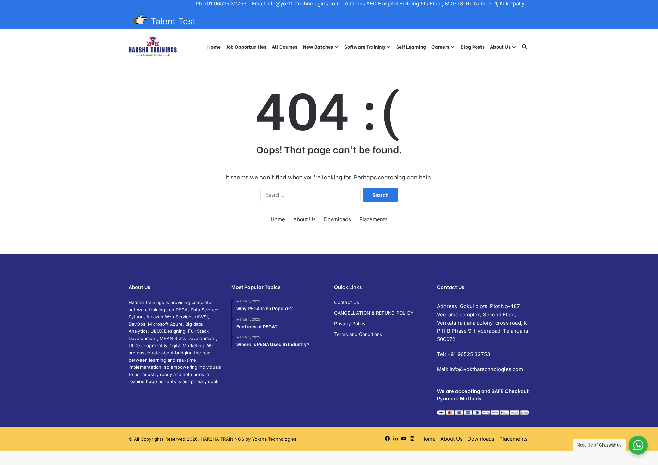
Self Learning (411, 46)
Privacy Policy (350, 323)
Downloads (337, 219)
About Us (500, 46)
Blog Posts (473, 46)
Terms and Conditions (358, 334)
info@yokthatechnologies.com (486, 369)
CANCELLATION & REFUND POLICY (373, 313)
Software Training (364, 46)
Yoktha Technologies (274, 439)
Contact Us (346, 302)
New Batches (318, 46)
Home (214, 46)
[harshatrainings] (153, 46)
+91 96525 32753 (468, 354)
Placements (373, 219)
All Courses (284, 46)
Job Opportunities (246, 46)
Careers (440, 46)
